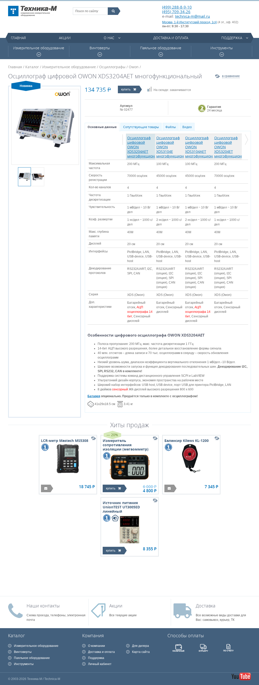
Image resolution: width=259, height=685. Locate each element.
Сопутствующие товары (141, 127)
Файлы (170, 127)
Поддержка (231, 37)
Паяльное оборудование (160, 48)
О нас (109, 37)
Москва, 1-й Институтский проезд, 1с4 (189, 22)
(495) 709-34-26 (176, 11)
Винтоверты (100, 48)
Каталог (32, 66)
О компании (96, 646)
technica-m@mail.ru (192, 16)
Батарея (94, 396)
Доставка (205, 606)
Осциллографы (112, 66)
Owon (134, 66)
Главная (18, 37)
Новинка (26, 86)
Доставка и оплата (170, 37)
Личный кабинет (100, 664)
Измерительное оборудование (38, 48)
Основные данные (102, 127)
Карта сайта (141, 652)
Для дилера (140, 646)
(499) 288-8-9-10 (177, 7)
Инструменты (221, 48)
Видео (187, 127)
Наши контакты (43, 606)
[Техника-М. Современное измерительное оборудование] (32, 11)
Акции (65, 37)
